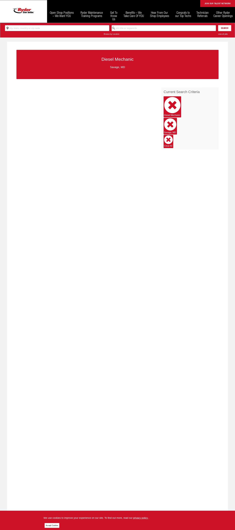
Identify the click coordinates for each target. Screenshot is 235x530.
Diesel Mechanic (172, 115)
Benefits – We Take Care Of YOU (133, 14)
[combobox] (57, 28)
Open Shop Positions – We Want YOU (62, 14)
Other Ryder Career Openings (223, 14)
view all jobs (223, 34)
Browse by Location (111, 34)
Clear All (168, 146)
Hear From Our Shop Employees (159, 14)
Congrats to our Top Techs (183, 14)
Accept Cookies (52, 525)
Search (224, 28)
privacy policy (141, 518)
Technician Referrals (202, 14)
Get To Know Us (113, 16)
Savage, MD (170, 132)
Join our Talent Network (218, 3)
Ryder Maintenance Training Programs (92, 14)
